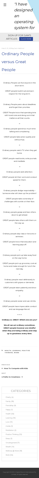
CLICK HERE (26, 39)
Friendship (9, 405)
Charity (8, 397)
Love (7, 422)
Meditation (10, 430)
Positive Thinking (12, 434)
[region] (19, 16)
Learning (16, 350)
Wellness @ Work (12, 451)
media (8, 426)
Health (8, 350)
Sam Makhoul (19, 48)
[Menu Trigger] (5, 5)
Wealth (8, 447)
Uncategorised (11, 443)
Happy (8, 410)
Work (16, 352)
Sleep (8, 439)
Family (8, 401)
